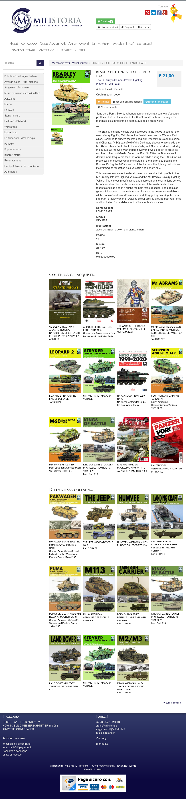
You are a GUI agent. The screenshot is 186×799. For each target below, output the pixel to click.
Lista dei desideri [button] (109, 26)
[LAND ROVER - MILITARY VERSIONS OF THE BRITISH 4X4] (65, 658)
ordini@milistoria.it (106, 725)
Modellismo (10, 132)
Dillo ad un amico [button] (109, 107)
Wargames (10, 126)
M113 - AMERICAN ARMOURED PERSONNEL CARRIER (96, 617)
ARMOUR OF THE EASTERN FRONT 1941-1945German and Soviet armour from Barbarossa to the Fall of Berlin (99, 331)
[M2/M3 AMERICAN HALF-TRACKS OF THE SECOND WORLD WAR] (133, 658)
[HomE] (46, 20)
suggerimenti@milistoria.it (110, 729)
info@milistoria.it (105, 733)
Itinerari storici (12, 155)
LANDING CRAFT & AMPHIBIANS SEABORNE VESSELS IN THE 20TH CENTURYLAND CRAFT (164, 547)
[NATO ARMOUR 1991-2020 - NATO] (133, 370)
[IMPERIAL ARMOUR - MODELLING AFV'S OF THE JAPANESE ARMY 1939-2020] (133, 439)
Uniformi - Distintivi (15, 121)
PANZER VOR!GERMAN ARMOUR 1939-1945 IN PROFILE (167, 468)
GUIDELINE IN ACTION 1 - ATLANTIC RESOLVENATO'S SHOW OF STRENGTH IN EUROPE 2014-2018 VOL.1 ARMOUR (64, 333)
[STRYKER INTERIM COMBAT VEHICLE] (99, 370)
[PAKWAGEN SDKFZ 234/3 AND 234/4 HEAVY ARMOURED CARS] (65, 516)
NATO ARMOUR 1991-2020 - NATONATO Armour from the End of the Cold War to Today (131, 400)
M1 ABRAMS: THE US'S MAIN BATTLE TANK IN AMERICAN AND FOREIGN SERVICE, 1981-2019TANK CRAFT (167, 333)
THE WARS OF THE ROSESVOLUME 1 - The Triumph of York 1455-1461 (131, 329)
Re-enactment (12, 160)
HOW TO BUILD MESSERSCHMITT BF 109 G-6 (30, 725)
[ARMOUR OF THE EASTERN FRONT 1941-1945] (99, 301)
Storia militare (12, 115)
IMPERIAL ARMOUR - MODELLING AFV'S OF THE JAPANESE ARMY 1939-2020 (132, 467)
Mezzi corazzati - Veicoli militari (70, 63)
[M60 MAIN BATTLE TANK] (65, 439)
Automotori (10, 171)
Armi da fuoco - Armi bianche (21, 82)
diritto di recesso (12, 754)
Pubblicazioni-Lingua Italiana (20, 76)
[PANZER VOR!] (167, 440)
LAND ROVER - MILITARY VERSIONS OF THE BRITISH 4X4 (63, 686)
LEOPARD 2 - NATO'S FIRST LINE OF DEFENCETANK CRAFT (63, 398)
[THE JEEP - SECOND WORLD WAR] (99, 517)
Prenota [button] (104, 101)
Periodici (9, 143)
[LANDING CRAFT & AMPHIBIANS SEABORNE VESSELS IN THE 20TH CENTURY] (167, 516)
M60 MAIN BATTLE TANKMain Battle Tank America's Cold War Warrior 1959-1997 (65, 467)
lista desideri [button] (129, 101)
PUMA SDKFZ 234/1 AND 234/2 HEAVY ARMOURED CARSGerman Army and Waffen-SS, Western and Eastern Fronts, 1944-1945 (65, 620)
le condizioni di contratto (17, 743)
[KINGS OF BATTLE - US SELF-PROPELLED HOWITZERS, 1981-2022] (99, 439)
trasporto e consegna (15, 751)
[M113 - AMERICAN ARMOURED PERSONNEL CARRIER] (99, 589)
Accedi (144, 26)
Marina (8, 104)
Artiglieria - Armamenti (17, 87)
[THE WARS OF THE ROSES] (133, 301)
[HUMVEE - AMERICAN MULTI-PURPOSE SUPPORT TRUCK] (133, 517)
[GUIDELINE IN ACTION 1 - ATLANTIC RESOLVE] (65, 301)
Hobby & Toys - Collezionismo (21, 166)
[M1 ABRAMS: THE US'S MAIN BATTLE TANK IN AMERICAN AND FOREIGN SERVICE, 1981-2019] (167, 301)
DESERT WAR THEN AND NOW (21, 722)
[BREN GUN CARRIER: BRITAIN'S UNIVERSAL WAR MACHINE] (133, 589)
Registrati (129, 26)
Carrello (106, 21)
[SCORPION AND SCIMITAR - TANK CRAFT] (167, 370)
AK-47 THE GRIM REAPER (18, 729)
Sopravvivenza (12, 149)
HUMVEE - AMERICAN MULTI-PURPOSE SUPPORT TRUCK (132, 543)
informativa (102, 743)
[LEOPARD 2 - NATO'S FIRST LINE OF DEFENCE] (65, 370)
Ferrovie (9, 110)
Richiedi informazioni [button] (158, 101)
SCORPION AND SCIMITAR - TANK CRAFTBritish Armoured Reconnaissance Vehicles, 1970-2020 (165, 402)
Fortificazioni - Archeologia (19, 138)
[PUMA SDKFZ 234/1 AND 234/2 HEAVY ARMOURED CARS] (65, 588)
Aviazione (9, 98)
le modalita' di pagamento (17, 747)
